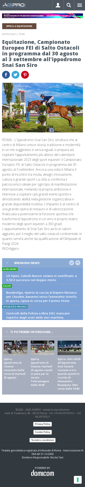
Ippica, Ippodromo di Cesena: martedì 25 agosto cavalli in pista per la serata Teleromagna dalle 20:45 (42, 372)
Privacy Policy (42, 424)
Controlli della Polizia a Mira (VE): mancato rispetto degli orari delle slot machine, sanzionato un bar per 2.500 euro (38, 317)
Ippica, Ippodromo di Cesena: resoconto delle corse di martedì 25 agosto (15, 368)
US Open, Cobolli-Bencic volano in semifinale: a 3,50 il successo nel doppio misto (41, 278)
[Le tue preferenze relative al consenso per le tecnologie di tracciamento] (78, 480)
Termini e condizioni (42, 440)
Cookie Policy (42, 432)
